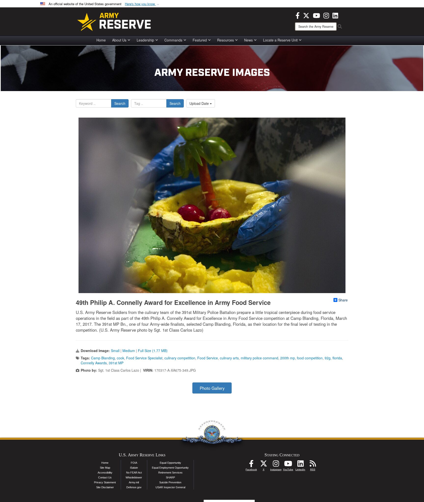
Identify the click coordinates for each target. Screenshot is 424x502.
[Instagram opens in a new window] (326, 15)
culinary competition (179, 357)
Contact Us (105, 477)
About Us (119, 40)
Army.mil (134, 482)
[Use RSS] (312, 465)
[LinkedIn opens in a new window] (335, 15)
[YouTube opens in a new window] (316, 15)
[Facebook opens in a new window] (298, 15)
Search (119, 103)
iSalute (134, 467)
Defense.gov (134, 487)
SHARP (170, 477)
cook (120, 357)
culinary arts (229, 357)
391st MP (116, 362)
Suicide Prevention (170, 482)
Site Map (105, 467)
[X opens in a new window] (306, 15)
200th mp (287, 357)
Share (343, 300)
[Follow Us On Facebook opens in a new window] (251, 465)
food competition (310, 357)
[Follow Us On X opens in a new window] (263, 465)
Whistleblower (134, 477)
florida (337, 357)
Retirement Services (170, 472)
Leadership (145, 40)
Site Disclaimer (105, 487)
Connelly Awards (94, 362)
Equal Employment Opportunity (170, 467)
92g (328, 357)
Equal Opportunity (170, 462)
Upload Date (199, 103)
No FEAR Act (134, 472)
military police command (259, 357)
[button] (142, 4)
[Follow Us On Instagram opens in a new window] (276, 465)
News (248, 40)
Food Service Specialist (144, 357)
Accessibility (105, 472)
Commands (173, 40)
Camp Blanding (103, 357)
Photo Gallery (212, 388)
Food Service (207, 357)
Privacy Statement (105, 482)
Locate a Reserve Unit (280, 40)
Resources (225, 40)
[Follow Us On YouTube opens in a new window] (288, 465)
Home (101, 40)
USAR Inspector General (170, 487)
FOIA (134, 462)
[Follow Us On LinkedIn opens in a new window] (300, 465)
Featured (200, 40)
